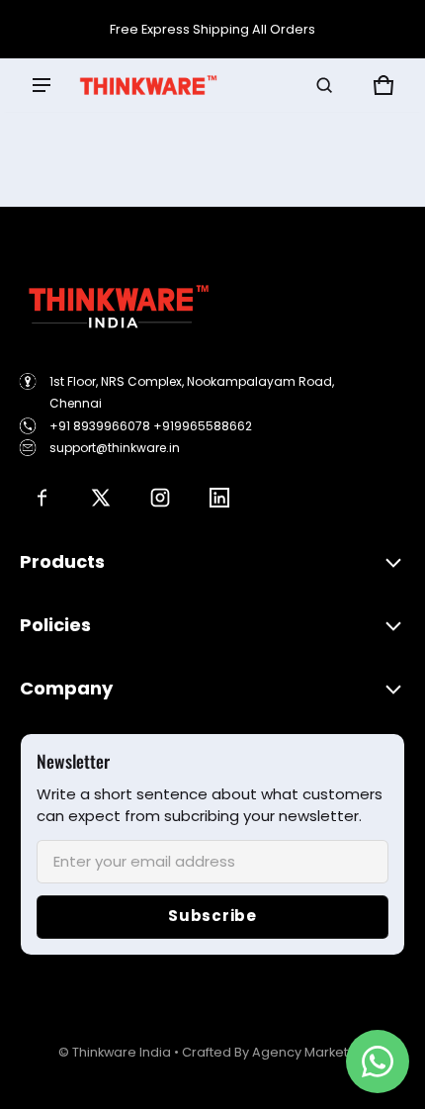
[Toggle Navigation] (41, 85)
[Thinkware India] (148, 85)
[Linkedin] (219, 497)
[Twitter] (101, 497)
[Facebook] (41, 497)
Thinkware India (121, 1052)
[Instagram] (160, 497)
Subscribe (212, 915)
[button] (324, 85)
